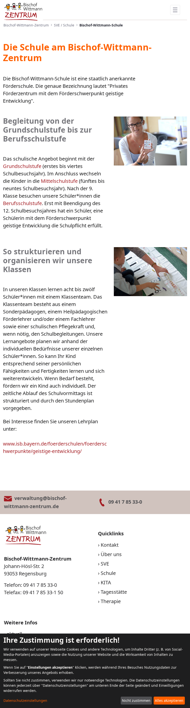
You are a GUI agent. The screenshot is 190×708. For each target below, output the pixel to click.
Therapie (111, 601)
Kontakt (110, 545)
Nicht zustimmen (136, 700)
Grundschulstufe (22, 166)
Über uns (111, 554)
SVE (105, 563)
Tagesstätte (114, 592)
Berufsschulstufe (22, 203)
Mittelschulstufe (59, 181)
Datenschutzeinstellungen (25, 700)
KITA (106, 582)
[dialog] (95, 671)
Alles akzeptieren (169, 700)
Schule (108, 573)
